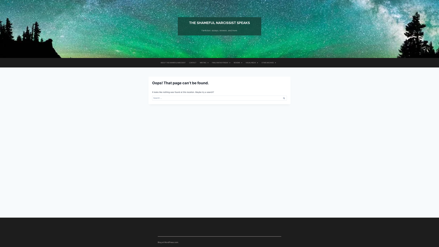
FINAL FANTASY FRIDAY (220, 63)
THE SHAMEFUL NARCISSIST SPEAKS (219, 23)
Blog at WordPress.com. (168, 242)
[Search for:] (219, 98)
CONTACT (192, 63)
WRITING (203, 63)
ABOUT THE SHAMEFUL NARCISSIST (173, 63)
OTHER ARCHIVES (267, 63)
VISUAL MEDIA (251, 63)
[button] (204, 62)
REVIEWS (237, 63)
